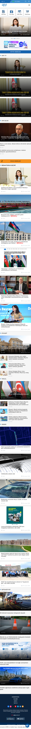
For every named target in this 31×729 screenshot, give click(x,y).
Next (29, 27)
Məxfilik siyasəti (20, 724)
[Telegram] (18, 707)
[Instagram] (11, 707)
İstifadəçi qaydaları (11, 724)
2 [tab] (12, 38)
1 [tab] (11, 38)
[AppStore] (20, 718)
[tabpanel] (15, 27)
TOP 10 (15, 703)
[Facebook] (8, 707)
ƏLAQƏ (16, 699)
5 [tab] (17, 38)
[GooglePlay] (10, 718)
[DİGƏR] (29, 5)
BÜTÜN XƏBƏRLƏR (15, 51)
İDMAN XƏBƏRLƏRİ (15, 161)
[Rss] (23, 707)
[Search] (25, 1)
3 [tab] (14, 38)
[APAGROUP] (15, 715)
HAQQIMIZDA (15, 697)
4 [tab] (15, 38)
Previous (2, 27)
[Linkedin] (20, 707)
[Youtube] (15, 707)
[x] (13, 707)
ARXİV (15, 701)
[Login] (28, 1)
